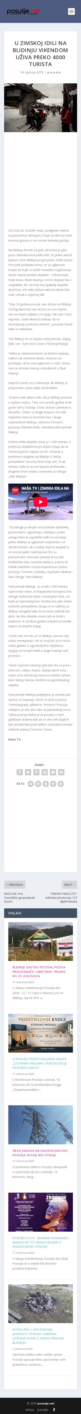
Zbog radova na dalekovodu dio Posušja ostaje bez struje (40, 1153)
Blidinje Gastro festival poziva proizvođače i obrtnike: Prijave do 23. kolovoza (39, 971)
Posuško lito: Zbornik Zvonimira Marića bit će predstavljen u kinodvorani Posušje (40, 1242)
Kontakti (42, 1410)
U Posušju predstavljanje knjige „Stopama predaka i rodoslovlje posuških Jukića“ (39, 1063)
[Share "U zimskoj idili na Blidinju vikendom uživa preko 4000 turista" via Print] (61, 772)
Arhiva (30, 1410)
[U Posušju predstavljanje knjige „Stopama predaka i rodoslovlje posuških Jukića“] (40, 1033)
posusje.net (46, 1403)
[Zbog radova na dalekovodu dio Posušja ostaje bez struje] (40, 1124)
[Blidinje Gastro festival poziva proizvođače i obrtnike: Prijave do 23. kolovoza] (40, 941)
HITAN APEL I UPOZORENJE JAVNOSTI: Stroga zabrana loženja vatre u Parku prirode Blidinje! (38, 1336)
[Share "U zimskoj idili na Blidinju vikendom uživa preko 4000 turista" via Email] (53, 772)
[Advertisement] (40, 181)
